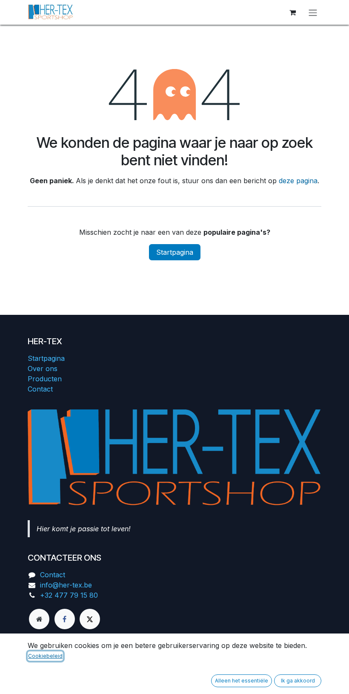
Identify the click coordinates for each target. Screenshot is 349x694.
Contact (40, 389)
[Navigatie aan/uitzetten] (312, 12)
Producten (45, 378)
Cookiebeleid (45, 656)
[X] (90, 619)
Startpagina (174, 252)
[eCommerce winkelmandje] (292, 12)
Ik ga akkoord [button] (298, 680)
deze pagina (298, 180)
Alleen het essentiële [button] (241, 680)
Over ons (42, 368)
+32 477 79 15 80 (69, 595)
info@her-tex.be (66, 585)
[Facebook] (64, 619)
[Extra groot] (39, 619)
